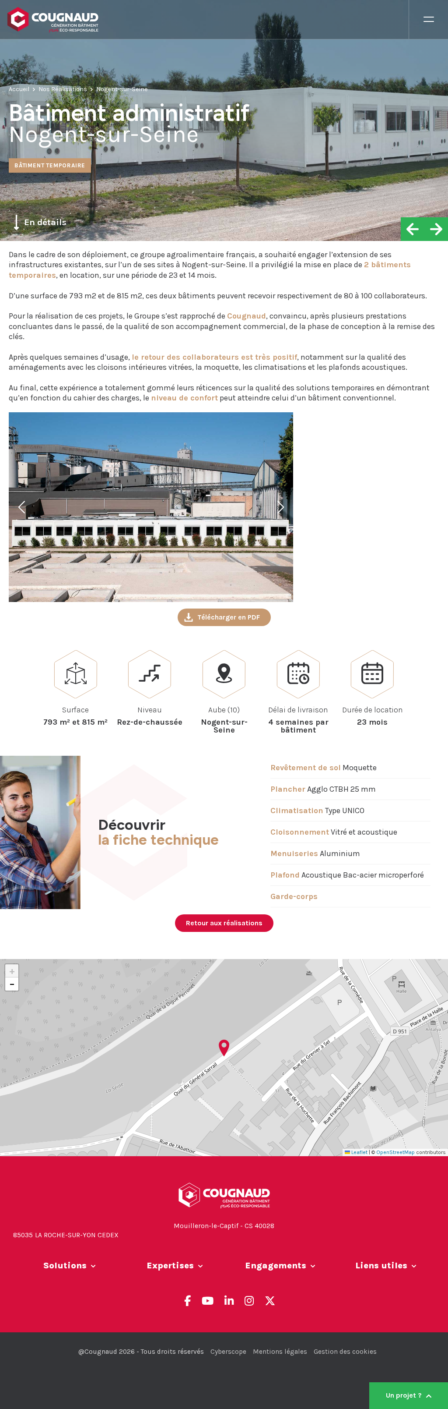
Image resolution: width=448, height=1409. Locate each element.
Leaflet (359, 1152)
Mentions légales (280, 1352)
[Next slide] (279, 507)
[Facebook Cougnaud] (187, 1301)
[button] (224, 1048)
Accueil (19, 89)
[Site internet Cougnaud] (208, 20)
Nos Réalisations (62, 89)
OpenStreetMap (395, 1152)
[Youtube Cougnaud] (208, 1301)
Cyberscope (228, 1352)
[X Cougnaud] (270, 1301)
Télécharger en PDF (228, 617)
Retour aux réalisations (224, 923)
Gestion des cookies (345, 1352)
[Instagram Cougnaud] (249, 1301)
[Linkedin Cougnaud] (229, 1301)
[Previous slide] (22, 507)
